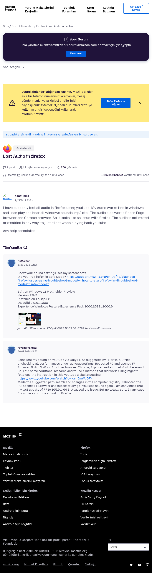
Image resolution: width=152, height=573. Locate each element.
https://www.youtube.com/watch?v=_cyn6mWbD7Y (55, 378)
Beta (6, 504)
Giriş (6, 26)
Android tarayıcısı (93, 467)
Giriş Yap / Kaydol (136, 8)
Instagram (147, 564)
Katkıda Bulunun (109, 9)
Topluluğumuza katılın (19, 474)
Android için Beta (15, 511)
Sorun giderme (30, 175)
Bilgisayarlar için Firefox (98, 461)
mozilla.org (11, 564)
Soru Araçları (11, 67)
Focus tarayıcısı (91, 481)
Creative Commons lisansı (48, 554)
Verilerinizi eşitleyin (95, 517)
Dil (109, 540)
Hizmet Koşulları (36, 564)
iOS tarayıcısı (90, 474)
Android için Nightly (17, 524)
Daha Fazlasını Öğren (116, 103)
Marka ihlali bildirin (17, 454)
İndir (83, 454)
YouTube (139, 564)
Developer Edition (16, 497)
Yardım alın (88, 524)
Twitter (8, 467)
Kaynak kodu (12, 461)
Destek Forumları (23, 26)
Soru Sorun (91, 9)
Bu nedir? (87, 504)
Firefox (40, 26)
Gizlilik (58, 564)
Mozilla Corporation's (26, 540)
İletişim (90, 564)
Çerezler (74, 564)
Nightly (8, 517)
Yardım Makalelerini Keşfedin (39, 9)
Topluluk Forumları (69, 9)
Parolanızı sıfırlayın (94, 511)
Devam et (76, 53)
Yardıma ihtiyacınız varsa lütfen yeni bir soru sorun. (65, 134)
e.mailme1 (22, 196)
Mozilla (12, 436)
